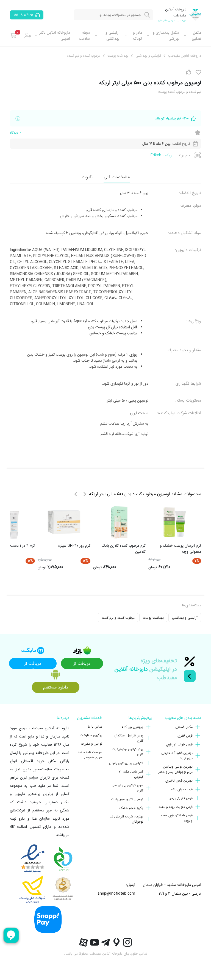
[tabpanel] (105, 315)
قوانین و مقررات (91, 743)
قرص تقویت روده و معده (176, 806)
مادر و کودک (137, 36)
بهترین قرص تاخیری (179, 780)
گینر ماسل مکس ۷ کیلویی (131, 774)
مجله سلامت (84, 36)
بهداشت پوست (153, 617)
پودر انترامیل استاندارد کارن (128, 738)
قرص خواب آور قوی (179, 744)
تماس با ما (95, 726)
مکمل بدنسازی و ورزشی (166, 36)
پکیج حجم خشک (131, 808)
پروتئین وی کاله (132, 727)
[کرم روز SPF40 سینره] (64, 522)
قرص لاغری (185, 735)
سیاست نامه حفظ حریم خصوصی (90, 755)
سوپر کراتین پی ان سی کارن (127, 788)
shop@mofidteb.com (116, 894)
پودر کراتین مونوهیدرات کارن (127, 752)
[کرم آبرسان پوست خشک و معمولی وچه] (174, 522)
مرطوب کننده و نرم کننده (118, 617)
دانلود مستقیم (55, 687)
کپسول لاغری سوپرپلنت (127, 799)
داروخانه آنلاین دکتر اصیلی (54, 36)
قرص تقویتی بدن (181, 798)
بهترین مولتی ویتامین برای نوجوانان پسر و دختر (176, 769)
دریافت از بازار (82, 664)
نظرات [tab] (87, 177)
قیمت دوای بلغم (182, 789)
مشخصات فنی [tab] (117, 177)
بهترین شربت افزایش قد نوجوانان (126, 819)
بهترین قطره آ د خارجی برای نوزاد (177, 755)
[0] (13, 35)
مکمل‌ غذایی (196, 36)
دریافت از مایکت (32, 664)
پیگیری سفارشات (91, 735)
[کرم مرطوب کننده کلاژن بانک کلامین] (119, 522)
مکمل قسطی (184, 727)
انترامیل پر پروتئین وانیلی (126, 763)
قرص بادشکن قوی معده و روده (177, 818)
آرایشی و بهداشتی (113, 36)
